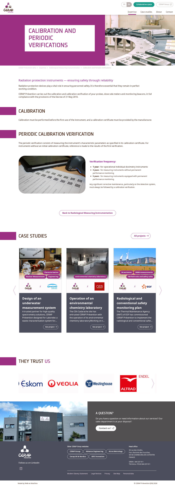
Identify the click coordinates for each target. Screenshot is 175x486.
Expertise (132, 12)
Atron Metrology (115, 451)
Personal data (128, 473)
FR (124, 4)
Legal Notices (96, 473)
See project (50, 327)
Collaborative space (144, 4)
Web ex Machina (31, 483)
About (159, 12)
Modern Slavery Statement (77, 473)
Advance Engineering (94, 451)
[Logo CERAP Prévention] (8, 7)
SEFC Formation (97, 456)
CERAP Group (164, 4)
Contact (169, 12)
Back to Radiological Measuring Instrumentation (87, 213)
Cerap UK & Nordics (78, 456)
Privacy (107, 473)
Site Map (116, 473)
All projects (140, 235)
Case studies (146, 12)
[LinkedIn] (21, 468)
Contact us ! (105, 428)
